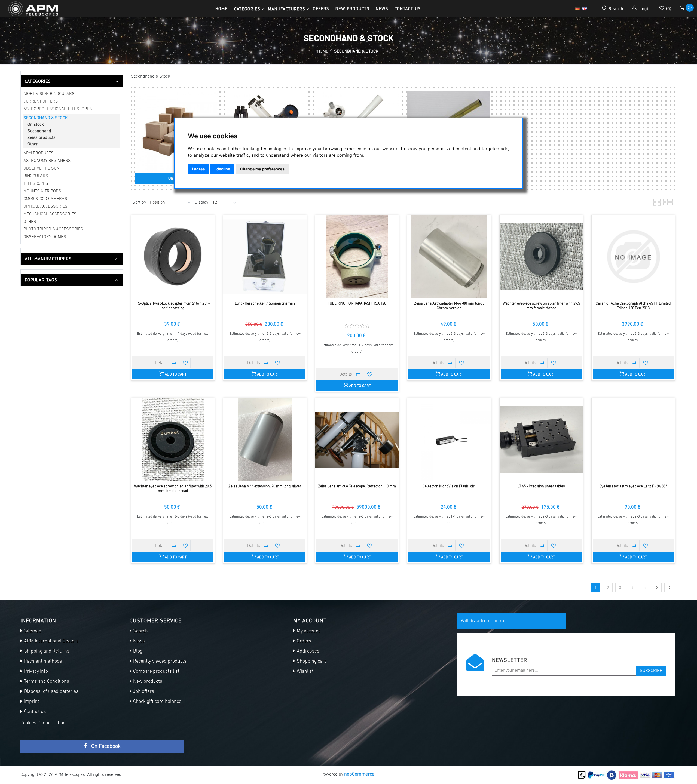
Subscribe (651, 671)
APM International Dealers (51, 641)
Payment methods (42, 661)
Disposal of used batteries (50, 691)
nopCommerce (359, 774)
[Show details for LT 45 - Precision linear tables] (541, 439)
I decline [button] (222, 169)
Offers (321, 8)
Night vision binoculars (49, 94)
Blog (137, 651)
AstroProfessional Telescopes (57, 109)
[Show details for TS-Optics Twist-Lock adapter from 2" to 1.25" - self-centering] (173, 256)
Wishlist (305, 671)
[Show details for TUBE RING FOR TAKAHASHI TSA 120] (357, 256)
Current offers (40, 101)
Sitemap (32, 631)
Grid (656, 201)
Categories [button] (247, 8)
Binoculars (35, 176)
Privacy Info (35, 671)
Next (657, 587)
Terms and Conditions (46, 681)
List (666, 201)
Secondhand (39, 131)
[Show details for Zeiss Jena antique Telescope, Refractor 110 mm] (357, 439)
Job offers (143, 691)
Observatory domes (44, 237)
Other (32, 144)
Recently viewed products (159, 661)
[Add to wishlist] (185, 363)
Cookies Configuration (43, 723)
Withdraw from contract (484, 621)
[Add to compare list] (174, 363)
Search (140, 631)
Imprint (31, 701)
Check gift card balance (156, 701)
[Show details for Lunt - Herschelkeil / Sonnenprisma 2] (265, 256)
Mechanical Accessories (50, 214)
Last (669, 587)
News (382, 8)
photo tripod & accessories (53, 229)
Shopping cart (311, 661)
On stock (35, 124)
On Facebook (105, 746)
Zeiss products (41, 138)
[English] (584, 9)
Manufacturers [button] (286, 8)
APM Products (38, 153)
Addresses (307, 651)
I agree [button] (198, 169)
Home (221, 8)
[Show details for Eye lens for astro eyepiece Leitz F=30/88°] (633, 439)
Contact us (407, 8)
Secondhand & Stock (45, 118)
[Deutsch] (577, 9)
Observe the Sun (41, 168)
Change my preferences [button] (262, 169)
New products (352, 8)
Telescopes (35, 184)
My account (308, 631)
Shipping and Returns (46, 651)
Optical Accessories (45, 206)
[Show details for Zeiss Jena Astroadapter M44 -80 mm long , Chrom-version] (449, 256)
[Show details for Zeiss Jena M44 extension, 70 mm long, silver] (265, 439)
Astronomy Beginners (47, 161)
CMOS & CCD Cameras (45, 199)
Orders (303, 641)
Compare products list (155, 671)
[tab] (72, 81)
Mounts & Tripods (42, 191)
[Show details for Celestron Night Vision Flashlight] (449, 439)
